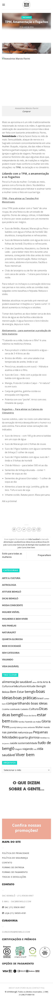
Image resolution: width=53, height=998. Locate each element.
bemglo (30, 692)
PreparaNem (44, 555)
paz (31, 732)
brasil (40, 698)
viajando (27, 749)
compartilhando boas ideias (26, 703)
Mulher (39, 727)
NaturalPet (9, 632)
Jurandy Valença (16, 727)
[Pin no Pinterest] (34, 529)
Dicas (45, 542)
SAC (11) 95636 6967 (14, 907)
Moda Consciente (12, 605)
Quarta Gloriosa (12, 639)
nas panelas (9, 732)
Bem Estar (17, 692)
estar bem (17, 545)
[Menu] (3, 4)
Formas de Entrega (13, 867)
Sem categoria (10, 653)
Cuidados (24, 709)
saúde (13, 743)
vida (35, 749)
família (21, 722)
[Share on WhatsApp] (14, 529)
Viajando (7, 660)
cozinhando (15, 709)
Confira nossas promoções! (26, 827)
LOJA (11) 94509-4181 (15, 913)
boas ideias (26, 542)
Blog (29, 988)
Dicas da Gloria (30, 715)
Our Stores (20, 988)
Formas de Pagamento (15, 872)
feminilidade (9, 136)
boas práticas (36, 542)
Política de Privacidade (15, 853)
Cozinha (5, 709)
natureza (23, 732)
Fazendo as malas (33, 721)
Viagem (18, 749)
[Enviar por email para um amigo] (29, 529)
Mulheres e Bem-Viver (15, 619)
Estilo (14, 721)
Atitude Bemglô (11, 592)
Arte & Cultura (11, 578)
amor (34, 682)
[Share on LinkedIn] (39, 529)
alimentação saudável (12, 542)
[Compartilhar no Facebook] (19, 529)
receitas (43, 737)
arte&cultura (18, 686)
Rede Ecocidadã (11, 646)
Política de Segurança (15, 858)
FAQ (42, 988)
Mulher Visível (10, 612)
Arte (39, 682)
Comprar (26, 111)
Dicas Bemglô (10, 599)
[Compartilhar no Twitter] (24, 529)
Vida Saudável (26, 17)
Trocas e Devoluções (14, 877)
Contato (7, 862)
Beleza (6, 692)
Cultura (34, 709)
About (12, 988)
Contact (36, 988)
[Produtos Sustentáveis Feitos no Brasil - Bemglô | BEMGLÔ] (26, 5)
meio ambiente (29, 727)
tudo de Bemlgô (27, 545)
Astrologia (9, 585)
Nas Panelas (9, 626)
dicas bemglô (12, 714)
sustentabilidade (27, 743)
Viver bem (31, 547)
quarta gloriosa (29, 737)
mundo (46, 727)
